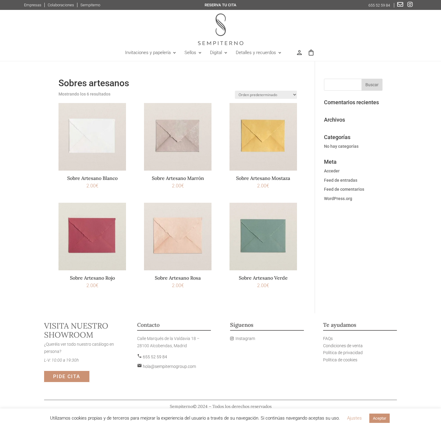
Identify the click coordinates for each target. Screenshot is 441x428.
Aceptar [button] (379, 418)
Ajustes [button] (354, 418)
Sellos (190, 52)
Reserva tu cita (220, 5)
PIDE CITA (66, 376)
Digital (216, 52)
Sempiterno (90, 5)
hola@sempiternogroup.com (166, 366)
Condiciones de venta (343, 345)
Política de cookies (340, 359)
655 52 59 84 (379, 5)
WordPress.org (338, 198)
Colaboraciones (61, 5)
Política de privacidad (343, 352)
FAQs (328, 338)
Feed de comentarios (344, 189)
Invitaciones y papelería (148, 52)
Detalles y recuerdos (256, 52)
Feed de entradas (340, 180)
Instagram (245, 338)
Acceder (332, 170)
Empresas (32, 5)
